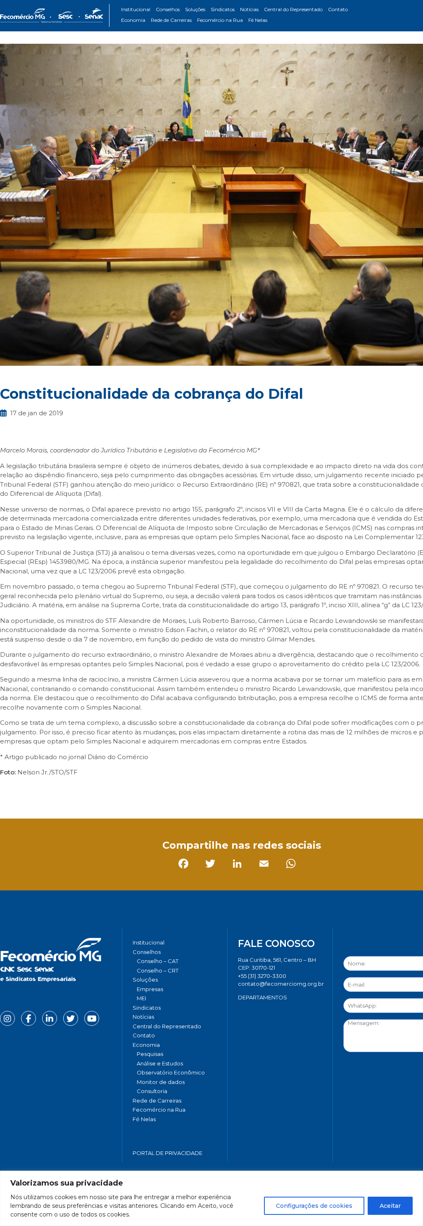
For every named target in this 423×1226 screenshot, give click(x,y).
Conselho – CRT (157, 970)
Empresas (150, 989)
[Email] (89, 791)
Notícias (249, 9)
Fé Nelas (257, 20)
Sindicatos (223, 9)
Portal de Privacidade (167, 1153)
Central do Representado (293, 9)
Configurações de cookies (314, 1205)
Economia (133, 20)
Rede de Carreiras (171, 20)
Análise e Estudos (160, 1063)
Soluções (195, 9)
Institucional (135, 9)
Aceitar (390, 1205)
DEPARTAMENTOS (262, 997)
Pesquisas (150, 1054)
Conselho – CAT (157, 961)
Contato (338, 9)
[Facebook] (8, 791)
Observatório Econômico (171, 1072)
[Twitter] (35, 791)
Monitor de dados (161, 1082)
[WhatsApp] (115, 791)
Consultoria (152, 1091)
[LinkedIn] (62, 791)
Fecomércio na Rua (220, 20)
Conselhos (168, 9)
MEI (141, 998)
